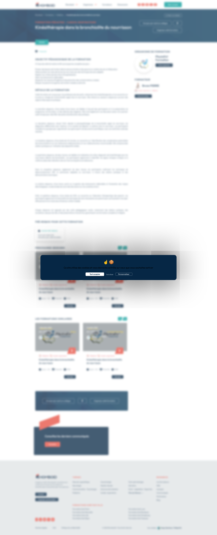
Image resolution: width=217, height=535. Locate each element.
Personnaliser (124, 274)
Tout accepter (95, 274)
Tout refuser (109, 274)
